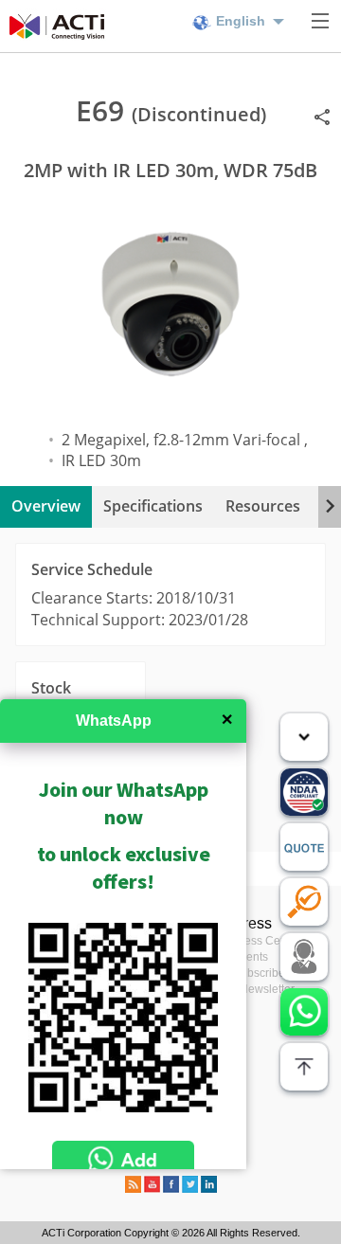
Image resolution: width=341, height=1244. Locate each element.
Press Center (266, 940)
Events (250, 957)
